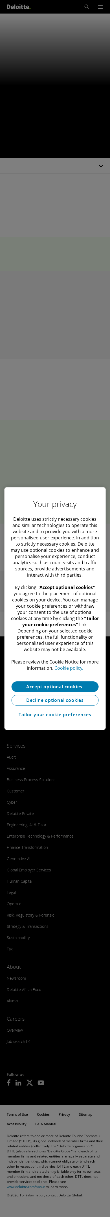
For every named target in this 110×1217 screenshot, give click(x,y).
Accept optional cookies (55, 687)
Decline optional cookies (55, 700)
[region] (55, 608)
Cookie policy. (68, 668)
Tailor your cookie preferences (55, 714)
